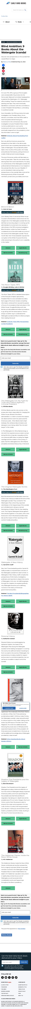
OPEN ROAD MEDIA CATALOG (7, 995)
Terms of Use (21, 989)
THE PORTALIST (4, 993)
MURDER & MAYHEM (5, 991)
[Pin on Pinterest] (3, 71)
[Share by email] (3, 73)
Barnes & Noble (8, 252)
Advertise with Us (22, 984)
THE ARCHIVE (4, 987)
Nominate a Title (22, 987)
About (7, 22)
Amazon (8, 248)
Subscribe (4, 16)
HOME (3, 42)
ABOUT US (20, 995)
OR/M (19, 993)
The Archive (21, 928)
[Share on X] (3, 68)
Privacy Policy (22, 991)
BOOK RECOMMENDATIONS (14, 42)
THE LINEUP (3, 989)
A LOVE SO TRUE (4, 984)
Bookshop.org (23, 252)
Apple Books (23, 248)
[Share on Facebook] (3, 65)
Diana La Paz (7, 62)
